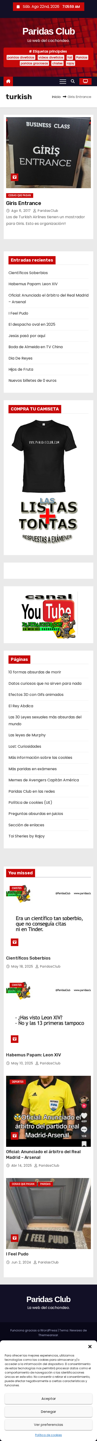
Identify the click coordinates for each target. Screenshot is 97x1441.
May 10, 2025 (22, 1063)
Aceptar (48, 1398)
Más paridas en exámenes (32, 769)
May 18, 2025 (22, 966)
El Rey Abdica (20, 706)
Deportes (18, 1082)
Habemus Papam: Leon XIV (33, 284)
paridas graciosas (34, 63)
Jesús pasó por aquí (26, 335)
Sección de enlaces (26, 825)
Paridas (81, 57)
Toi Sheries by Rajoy (26, 836)
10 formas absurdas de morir (34, 672)
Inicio (56, 96)
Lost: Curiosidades (24, 746)
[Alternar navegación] (63, 81)
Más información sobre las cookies (40, 757)
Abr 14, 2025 (22, 1165)
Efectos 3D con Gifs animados (36, 694)
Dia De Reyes (20, 358)
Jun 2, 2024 (21, 1262)
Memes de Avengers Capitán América (43, 780)
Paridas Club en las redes (31, 791)
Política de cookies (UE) (30, 802)
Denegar (48, 1411)
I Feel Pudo (18, 313)
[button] (90, 1346)
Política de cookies (48, 1435)
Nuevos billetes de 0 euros (32, 380)
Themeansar (48, 1335)
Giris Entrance (23, 203)
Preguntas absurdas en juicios (35, 813)
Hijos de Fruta (20, 369)
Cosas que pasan (19, 195)
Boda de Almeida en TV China (35, 347)
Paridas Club (48, 31)
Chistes (17, 888)
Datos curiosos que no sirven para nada (44, 683)
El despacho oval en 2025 (31, 324)
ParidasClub (47, 210)
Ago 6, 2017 (21, 210)
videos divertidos (51, 57)
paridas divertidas (21, 57)
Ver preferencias (48, 1424)
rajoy (70, 63)
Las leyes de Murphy (27, 735)
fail (70, 57)
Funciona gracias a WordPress (34, 1330)
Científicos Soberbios (28, 273)
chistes (57, 63)
